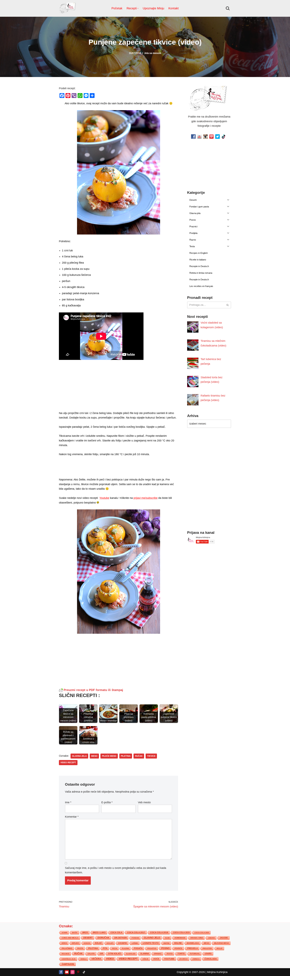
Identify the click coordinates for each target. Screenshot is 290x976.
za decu (183, 959)
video (110, 958)
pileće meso (109, 756)
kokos (87, 943)
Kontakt (173, 8)
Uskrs (208, 953)
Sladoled (130, 953)
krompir (122, 943)
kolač (98, 943)
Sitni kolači (114, 953)
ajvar (64, 932)
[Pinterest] (78, 972)
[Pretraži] (228, 8)
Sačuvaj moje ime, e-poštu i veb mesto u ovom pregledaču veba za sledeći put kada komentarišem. (115, 870)
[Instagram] (72, 972)
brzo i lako (99, 932)
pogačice (151, 948)
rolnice (65, 953)
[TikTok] (84, 972)
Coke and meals (70, 938)
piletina (125, 756)
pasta (80, 948)
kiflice (75, 943)
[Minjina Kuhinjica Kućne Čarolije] (68, 8)
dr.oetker (120, 937)
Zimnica (196, 959)
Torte (181, 953)
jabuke (211, 938)
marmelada (193, 943)
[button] (138, 8)
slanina (144, 953)
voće (156, 959)
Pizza (114, 948)
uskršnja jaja (69, 959)
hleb (167, 938)
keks (64, 943)
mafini (166, 943)
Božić (74, 932)
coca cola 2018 (159, 932)
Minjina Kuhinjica (217, 971)
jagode (224, 938)
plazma (125, 948)
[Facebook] (61, 972)
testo (169, 953)
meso (94, 756)
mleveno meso (221, 943)
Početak (116, 8)
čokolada (211, 958)
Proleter (207, 948)
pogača (138, 948)
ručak (139, 756)
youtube (169, 958)
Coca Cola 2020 (202, 932)
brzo (85, 932)
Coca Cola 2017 (136, 932)
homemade (180, 938)
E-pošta (107, 802)
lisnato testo (151, 943)
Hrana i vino (196, 938)
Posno (165, 948)
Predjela (192, 948)
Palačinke (67, 948)
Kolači (110, 943)
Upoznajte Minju (153, 8)
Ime (68, 802)
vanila (84, 959)
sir (101, 953)
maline (178, 943)
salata (91, 953)
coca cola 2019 (181, 932)
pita (105, 948)
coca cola (116, 932)
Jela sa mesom (152, 53)
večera (96, 958)
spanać (158, 953)
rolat (219, 948)
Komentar (72, 816)
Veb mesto (144, 802)
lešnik (135, 943)
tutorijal (195, 953)
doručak (103, 937)
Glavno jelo (152, 937)
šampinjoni (68, 964)
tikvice (151, 756)
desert (88, 937)
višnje (145, 959)
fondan (135, 938)
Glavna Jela (79, 756)
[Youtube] (67, 972)
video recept (68, 762)
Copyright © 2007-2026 (191, 971)
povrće (178, 948)
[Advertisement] (118, 389)
